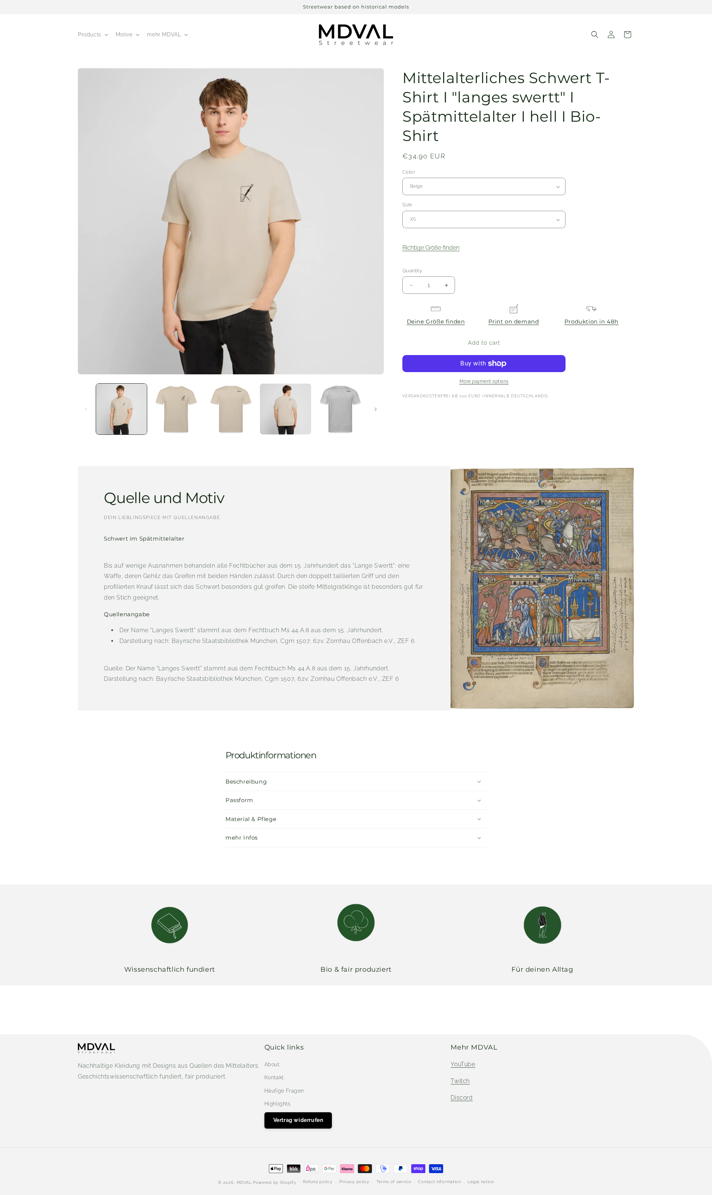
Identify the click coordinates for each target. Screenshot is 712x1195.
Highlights (277, 1104)
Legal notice (481, 1181)
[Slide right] (375, 409)
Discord (461, 1097)
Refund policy (317, 1181)
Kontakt (274, 1077)
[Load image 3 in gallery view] (230, 409)
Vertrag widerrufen (298, 1120)
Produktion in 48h (591, 321)
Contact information (439, 1181)
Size (407, 205)
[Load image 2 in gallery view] (176, 409)
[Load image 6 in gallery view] (340, 409)
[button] (92, 34)
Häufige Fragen (284, 1091)
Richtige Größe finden (430, 248)
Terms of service (393, 1181)
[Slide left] (86, 409)
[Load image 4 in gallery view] (285, 409)
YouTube (463, 1064)
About (272, 1064)
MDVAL (244, 1182)
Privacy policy (354, 1181)
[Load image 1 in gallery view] (121, 409)
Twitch (460, 1080)
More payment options (484, 381)
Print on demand (513, 321)
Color (408, 172)
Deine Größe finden (436, 321)
